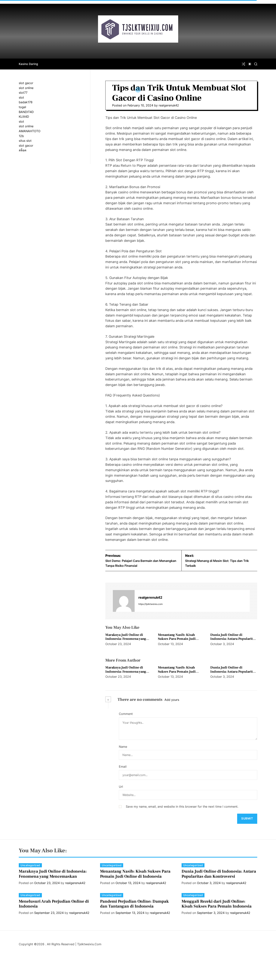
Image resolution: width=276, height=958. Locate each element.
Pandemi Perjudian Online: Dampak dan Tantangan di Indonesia (134, 904)
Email (123, 766)
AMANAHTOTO (29, 131)
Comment (126, 714)
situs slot (25, 140)
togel (22, 107)
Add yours (171, 700)
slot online (26, 88)
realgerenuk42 (169, 105)
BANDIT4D (26, 112)
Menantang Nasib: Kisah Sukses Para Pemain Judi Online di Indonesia (177, 639)
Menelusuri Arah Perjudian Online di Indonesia (54, 904)
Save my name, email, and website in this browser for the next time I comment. (182, 806)
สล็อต (22, 150)
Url (121, 786)
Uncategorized (30, 865)
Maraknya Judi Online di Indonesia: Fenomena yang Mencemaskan (125, 639)
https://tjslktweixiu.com (150, 604)
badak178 (25, 102)
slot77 (23, 92)
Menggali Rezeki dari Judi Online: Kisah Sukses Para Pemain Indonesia (217, 904)
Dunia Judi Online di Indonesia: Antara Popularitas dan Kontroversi (233, 639)
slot (21, 97)
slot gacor (26, 83)
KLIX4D (24, 116)
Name (123, 746)
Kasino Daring (28, 64)
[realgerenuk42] (124, 601)
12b (21, 136)
